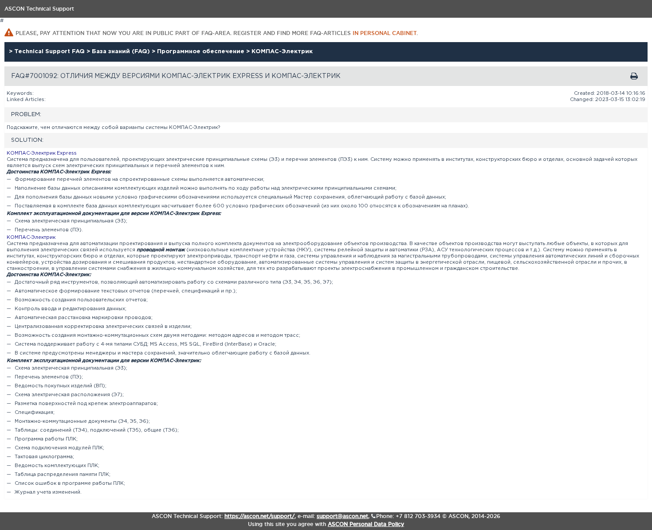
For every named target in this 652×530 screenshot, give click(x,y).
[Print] (634, 76)
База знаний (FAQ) (122, 51)
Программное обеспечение (201, 51)
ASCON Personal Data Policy (366, 524)
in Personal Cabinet (384, 33)
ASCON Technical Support (39, 9)
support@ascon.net (342, 516)
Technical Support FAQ (50, 51)
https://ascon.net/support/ (259, 516)
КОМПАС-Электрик (282, 51)
